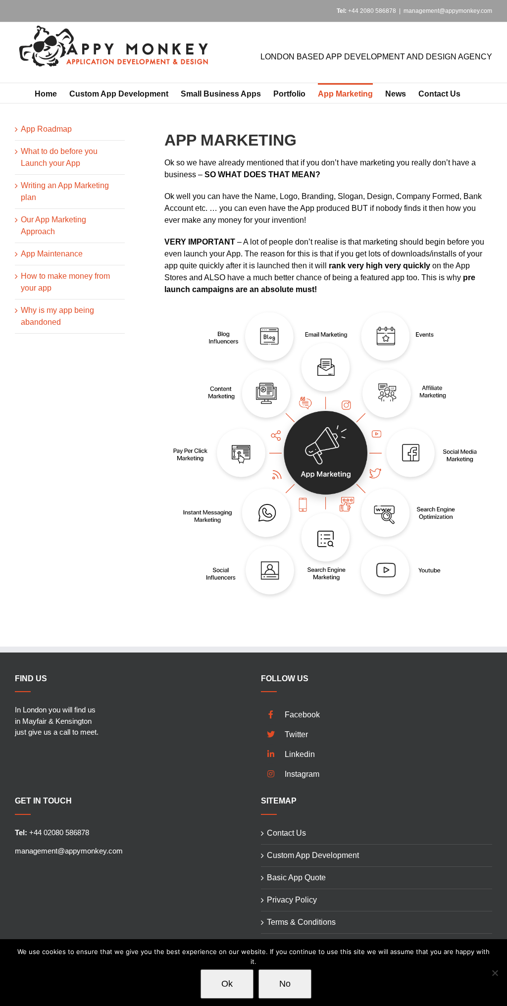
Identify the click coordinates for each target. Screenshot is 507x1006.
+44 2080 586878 (366, 10)
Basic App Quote (296, 877)
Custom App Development (313, 855)
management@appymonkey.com (448, 10)
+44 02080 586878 (52, 832)
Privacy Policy (292, 900)
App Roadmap (46, 129)
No (285, 984)
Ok (227, 984)
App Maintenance (52, 254)
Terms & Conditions (301, 922)
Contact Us (286, 833)
